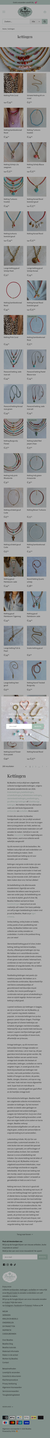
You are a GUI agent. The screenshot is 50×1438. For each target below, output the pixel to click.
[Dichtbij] (45, 700)
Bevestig (37, 726)
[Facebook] (20, 734)
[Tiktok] (31, 734)
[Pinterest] (27, 734)
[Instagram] (23, 734)
